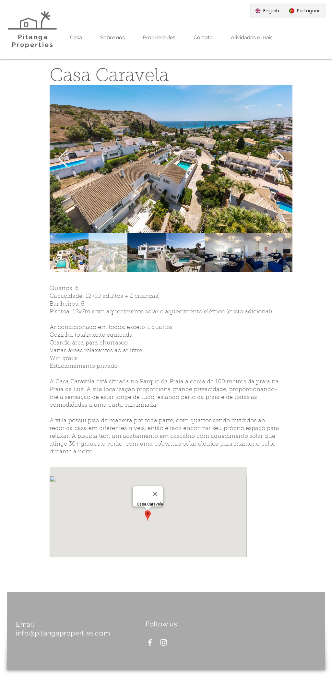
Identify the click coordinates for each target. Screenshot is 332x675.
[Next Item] (279, 159)
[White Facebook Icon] (150, 642)
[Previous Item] (63, 159)
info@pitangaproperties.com (63, 633)
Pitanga (33, 37)
